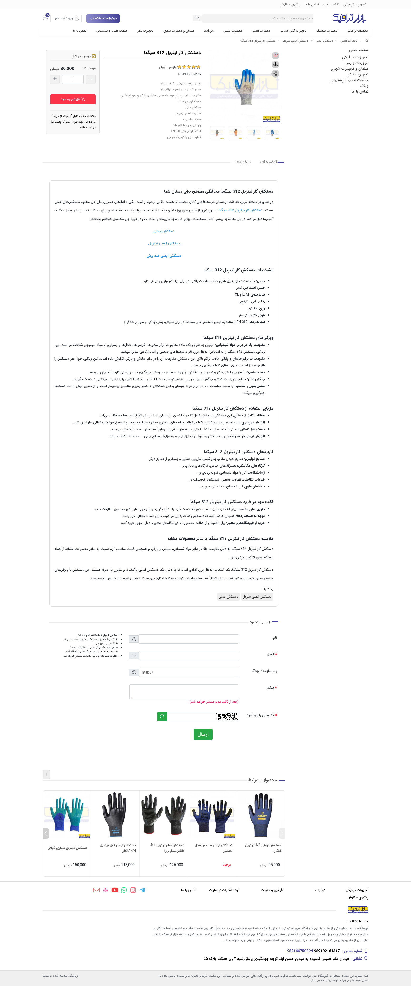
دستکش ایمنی (324, 41)
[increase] (55, 79)
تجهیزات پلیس (232, 31)
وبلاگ (363, 86)
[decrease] (91, 79)
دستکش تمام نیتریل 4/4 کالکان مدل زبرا (167, 847)
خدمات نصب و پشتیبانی (112, 31)
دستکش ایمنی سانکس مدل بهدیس (214, 847)
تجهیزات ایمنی (261, 31)
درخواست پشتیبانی (103, 18)
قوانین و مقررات (272, 890)
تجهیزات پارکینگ (326, 31)
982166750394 (300, 951)
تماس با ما (80, 31)
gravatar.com (106, 651)
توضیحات (268, 162)
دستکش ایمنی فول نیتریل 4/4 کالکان (118, 847)
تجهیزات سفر (145, 31)
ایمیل (270, 654)
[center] (197, 18)
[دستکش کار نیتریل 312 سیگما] (205, 909)
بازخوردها (243, 162)
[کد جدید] (162, 716)
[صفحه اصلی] (366, 41)
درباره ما (319, 890)
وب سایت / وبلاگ (264, 671)
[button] (282, 833)
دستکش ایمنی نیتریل (295, 41)
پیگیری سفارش (357, 897)
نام (275, 637)
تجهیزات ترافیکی (357, 31)
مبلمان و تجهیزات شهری (178, 31)
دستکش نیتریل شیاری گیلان (68, 848)
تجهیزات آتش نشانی (293, 31)
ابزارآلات (209, 31)
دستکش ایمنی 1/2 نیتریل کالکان (263, 847)
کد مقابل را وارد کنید (260, 715)
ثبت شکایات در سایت (224, 890)
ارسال (203, 734)
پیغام (270, 687)
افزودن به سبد (71, 99)
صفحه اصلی (358, 50)
